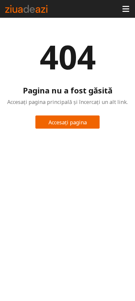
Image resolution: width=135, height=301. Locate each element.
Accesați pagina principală (67, 124)
